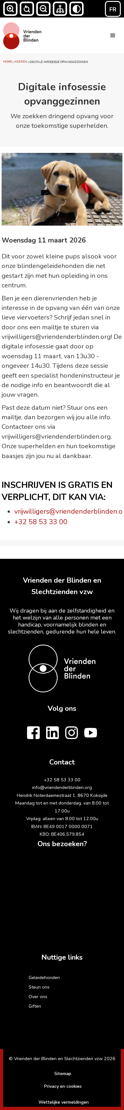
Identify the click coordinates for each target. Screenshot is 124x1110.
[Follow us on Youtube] (90, 732)
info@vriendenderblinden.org (62, 787)
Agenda (20, 62)
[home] (22, 35)
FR (112, 9)
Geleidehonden (44, 977)
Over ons (38, 996)
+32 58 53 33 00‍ (62, 780)
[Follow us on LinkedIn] (52, 732)
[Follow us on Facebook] (33, 732)
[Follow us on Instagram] (71, 732)
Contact (62, 762)
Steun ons (39, 987)
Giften (35, 1006)
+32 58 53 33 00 (40, 522)
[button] (10, 9)
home (7, 62)
